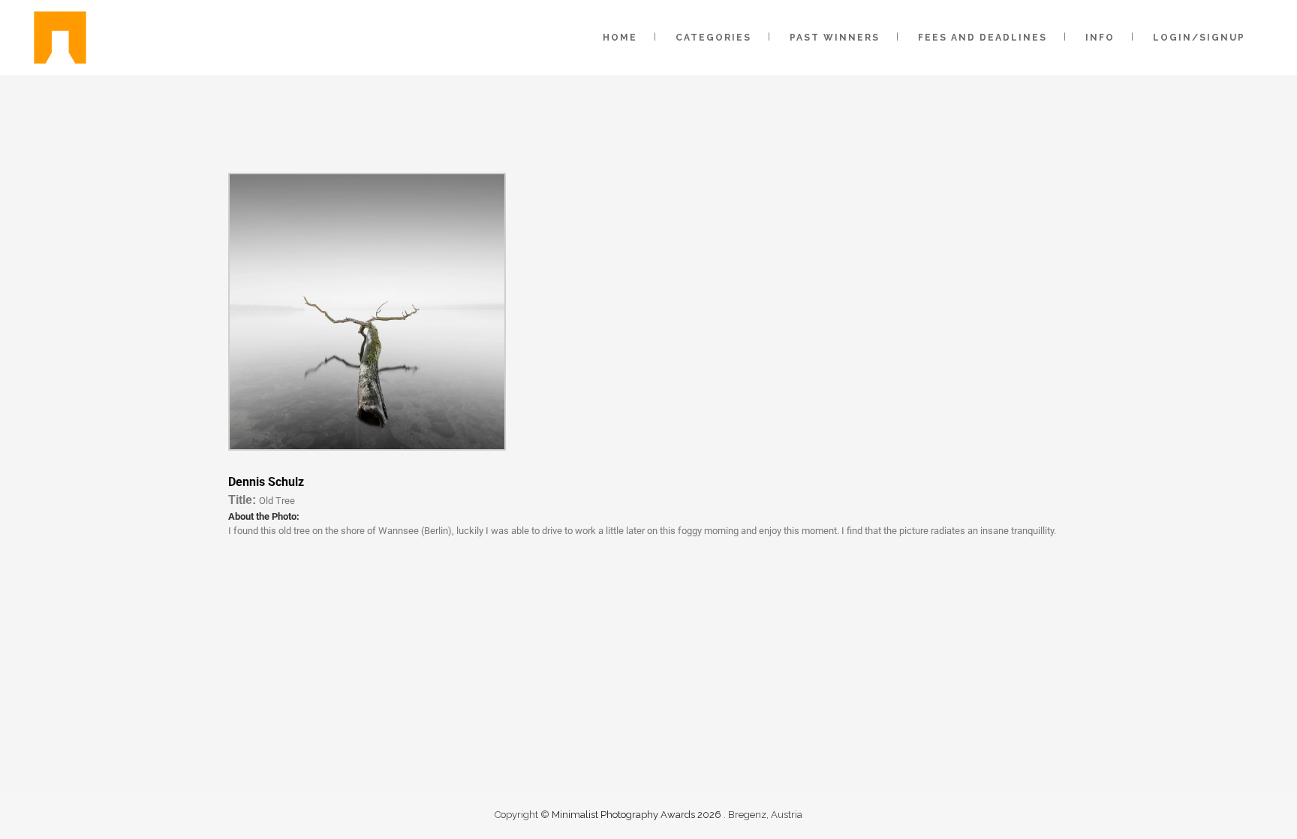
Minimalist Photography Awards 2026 (638, 814)
